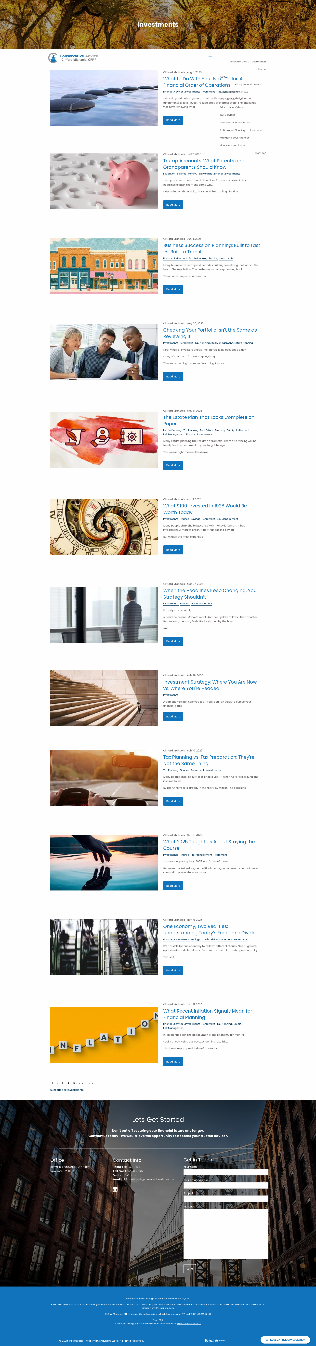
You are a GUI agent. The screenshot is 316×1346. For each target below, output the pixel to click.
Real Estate (206, 430)
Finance (219, 173)
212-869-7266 (132, 1166)
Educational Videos (231, 107)
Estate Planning (198, 258)
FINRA (181, 1298)
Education (169, 173)
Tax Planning (205, 173)
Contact (260, 153)
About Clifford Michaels (234, 92)
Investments (232, 173)
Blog (242, 99)
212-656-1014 (128, 1175)
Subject (202, 1193)
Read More (173, 120)
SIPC (187, 1298)
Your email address (209, 1180)
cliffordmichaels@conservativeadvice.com (148, 1179)
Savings (181, 173)
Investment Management (236, 122)
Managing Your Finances (235, 137)
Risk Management (222, 343)
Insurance (256, 130)
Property (220, 430)
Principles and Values (248, 84)
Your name (204, 1167)
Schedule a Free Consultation (248, 61)
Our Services (227, 115)
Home (262, 69)
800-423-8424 (135, 1171)
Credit (205, 939)
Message (202, 1206)
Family (192, 173)
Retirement (180, 258)
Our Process (227, 99)
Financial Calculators (232, 145)
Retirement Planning (232, 130)
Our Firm (225, 84)
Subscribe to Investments (67, 1090)
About (224, 76)
